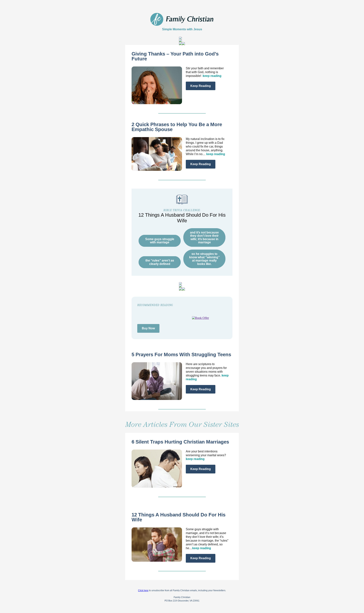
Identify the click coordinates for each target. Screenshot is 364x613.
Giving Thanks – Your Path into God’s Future (175, 56)
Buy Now (148, 328)
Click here (143, 590)
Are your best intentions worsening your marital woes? (206, 455)
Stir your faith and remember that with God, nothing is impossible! (205, 72)
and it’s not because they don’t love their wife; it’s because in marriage (204, 237)
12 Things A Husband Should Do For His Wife (178, 517)
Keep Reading (200, 85)
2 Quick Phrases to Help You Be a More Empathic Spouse (177, 127)
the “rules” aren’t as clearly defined (159, 262)
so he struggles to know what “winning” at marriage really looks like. (204, 259)
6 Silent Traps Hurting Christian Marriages (180, 442)
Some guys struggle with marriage (159, 240)
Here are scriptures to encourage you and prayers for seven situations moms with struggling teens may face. (207, 371)
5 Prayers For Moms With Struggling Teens (181, 354)
